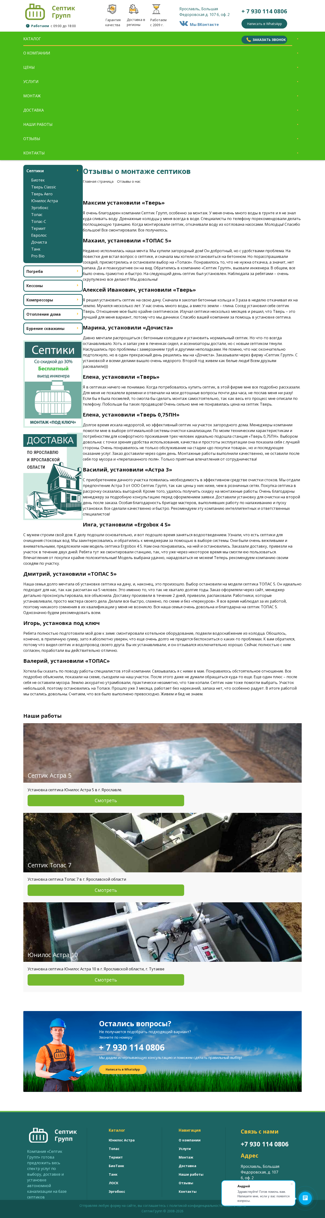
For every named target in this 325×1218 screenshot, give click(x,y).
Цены (29, 67)
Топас (36, 214)
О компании (36, 53)
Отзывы (31, 138)
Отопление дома (43, 314)
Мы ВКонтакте (203, 24)
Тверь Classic (43, 187)
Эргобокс (39, 207)
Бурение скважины (45, 328)
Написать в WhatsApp (264, 23)
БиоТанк (116, 1166)
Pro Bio (37, 256)
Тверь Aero (42, 193)
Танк (35, 249)
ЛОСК (113, 1183)
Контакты (34, 153)
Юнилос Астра (44, 200)
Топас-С (38, 221)
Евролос (39, 235)
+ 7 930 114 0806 (132, 1047)
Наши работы (38, 124)
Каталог (32, 38)
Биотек (38, 180)
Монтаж (32, 95)
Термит (38, 228)
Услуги (31, 81)
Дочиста (39, 242)
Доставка (33, 110)
